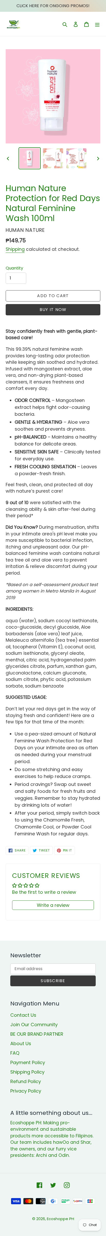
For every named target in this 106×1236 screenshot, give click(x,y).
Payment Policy (27, 1062)
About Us (20, 1043)
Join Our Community (34, 1024)
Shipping (15, 249)
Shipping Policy (27, 1072)
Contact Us (23, 1015)
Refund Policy (25, 1081)
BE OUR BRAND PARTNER (36, 1034)
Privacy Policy (25, 1091)
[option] (29, 158)
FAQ (14, 1053)
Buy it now (53, 310)
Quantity (14, 268)
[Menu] (97, 24)
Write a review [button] (53, 905)
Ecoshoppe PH (60, 1218)
